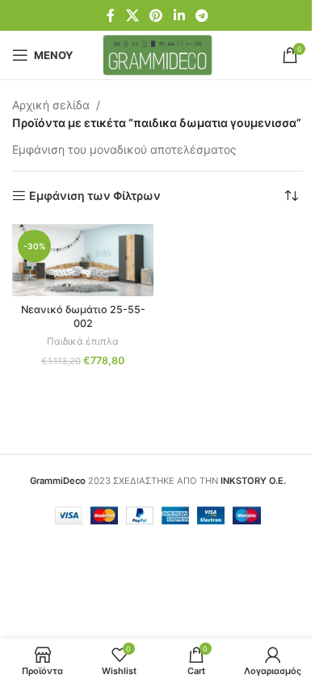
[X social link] (132, 15)
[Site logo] (158, 54)
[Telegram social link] (201, 15)
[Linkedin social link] (179, 15)
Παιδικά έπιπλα (83, 341)
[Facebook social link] (110, 15)
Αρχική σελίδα (51, 105)
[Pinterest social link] (156, 15)
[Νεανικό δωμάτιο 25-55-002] (82, 260)
